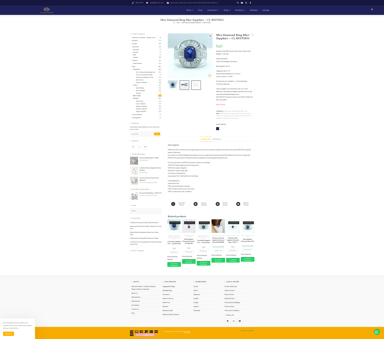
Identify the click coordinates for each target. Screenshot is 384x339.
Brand (196, 290)
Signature (197, 294)
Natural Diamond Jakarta (170, 314)
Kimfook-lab (136, 301)
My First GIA (139, 80)
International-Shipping (232, 302)
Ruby (134, 55)
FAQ (133, 313)
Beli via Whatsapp (174, 264)
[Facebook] (133, 146)
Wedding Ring (167, 290)
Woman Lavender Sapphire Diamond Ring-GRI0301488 (218, 240)
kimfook (223, 124)
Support (196, 306)
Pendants (239, 10)
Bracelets (254, 10)
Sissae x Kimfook (137, 114)
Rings (226, 10)
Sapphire (233, 111)
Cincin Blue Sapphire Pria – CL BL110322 (203, 241)
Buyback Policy (229, 298)
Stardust (138, 93)
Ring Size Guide (167, 310)
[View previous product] (249, 34)
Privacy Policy (229, 306)
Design (196, 302)
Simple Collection (141, 111)
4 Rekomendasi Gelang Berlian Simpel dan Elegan (144, 238)
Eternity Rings (140, 88)
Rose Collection (140, 90)
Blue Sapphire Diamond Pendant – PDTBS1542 (189, 241)
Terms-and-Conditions (231, 310)
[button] (237, 2)
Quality (196, 298)
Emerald (135, 52)
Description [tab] (205, 139)
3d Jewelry (166, 294)
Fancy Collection (141, 104)
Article (196, 286)
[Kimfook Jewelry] (145, 334)
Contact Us (135, 309)
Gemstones (212, 10)
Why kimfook (136, 297)
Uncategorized (136, 117)
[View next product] (252, 34)
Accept (8, 334)
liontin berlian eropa (232, 118)
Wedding (135, 98)
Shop (200, 10)
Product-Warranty (230, 286)
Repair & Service (167, 298)
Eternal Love (139, 101)
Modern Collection (141, 109)
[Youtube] (145, 146)
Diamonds (136, 49)
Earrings (265, 10)
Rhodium (165, 306)
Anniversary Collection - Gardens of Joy (144, 37)
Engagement (136, 69)
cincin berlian (235, 113)
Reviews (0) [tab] (217, 139)
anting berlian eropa (225, 113)
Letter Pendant (137, 63)
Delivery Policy (229, 290)
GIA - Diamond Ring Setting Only (145, 72)
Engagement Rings (168, 286)
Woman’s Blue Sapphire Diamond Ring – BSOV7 (233, 240)
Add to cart (218, 250)
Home (188, 10)
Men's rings (244, 111)
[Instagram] (139, 146)
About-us (135, 293)
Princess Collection (141, 82)
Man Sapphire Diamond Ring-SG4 (247, 240)
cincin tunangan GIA (225, 116)
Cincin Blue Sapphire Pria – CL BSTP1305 (174, 242)
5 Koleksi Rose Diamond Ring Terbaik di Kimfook (144, 222)
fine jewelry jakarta (237, 116)
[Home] (174, 22)
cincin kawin (243, 113)
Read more (174, 252)
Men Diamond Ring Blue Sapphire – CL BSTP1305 (196, 22)
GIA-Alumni (135, 305)
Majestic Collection (141, 106)
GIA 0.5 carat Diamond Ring (144, 75)
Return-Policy (229, 294)
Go (157, 134)
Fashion (135, 85)
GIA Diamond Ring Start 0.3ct (144, 77)
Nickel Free (166, 302)
